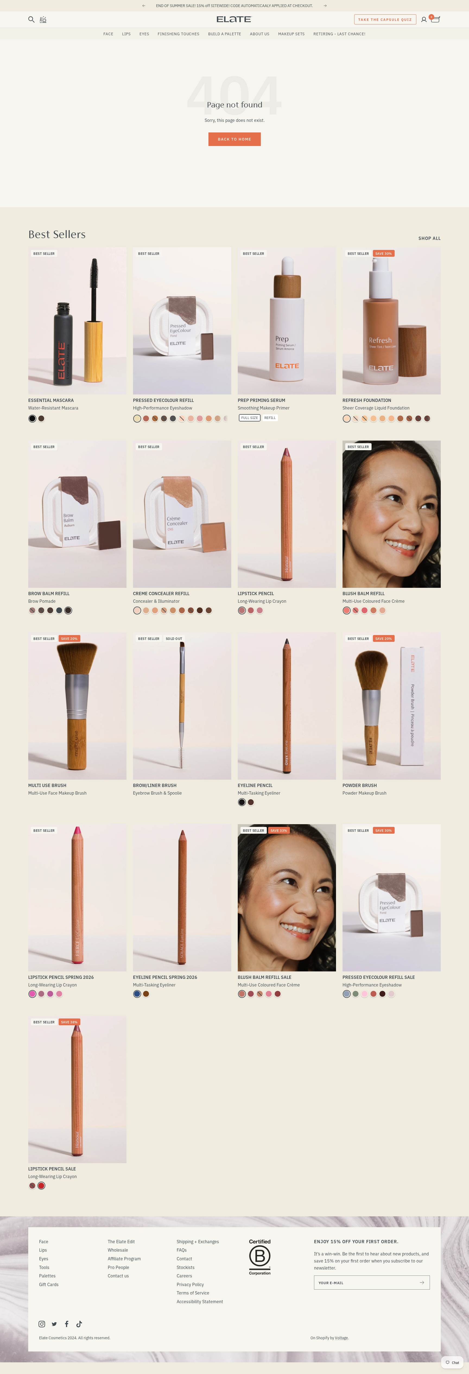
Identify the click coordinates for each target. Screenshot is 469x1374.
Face (108, 33)
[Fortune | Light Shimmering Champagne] (137, 418)
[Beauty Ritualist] (42, 19)
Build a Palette (225, 33)
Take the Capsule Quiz (385, 19)
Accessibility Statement (200, 1301)
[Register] (422, 1282)
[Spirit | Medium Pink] (50, 994)
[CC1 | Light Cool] (137, 610)
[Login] (424, 19)
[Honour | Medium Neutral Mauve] (251, 610)
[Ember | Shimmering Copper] (155, 418)
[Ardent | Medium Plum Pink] (260, 610)
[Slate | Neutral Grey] (59, 610)
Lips (126, 33)
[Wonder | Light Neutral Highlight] (382, 610)
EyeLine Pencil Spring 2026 (165, 977)
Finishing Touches (178, 33)
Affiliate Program (124, 1258)
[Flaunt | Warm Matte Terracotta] (146, 418)
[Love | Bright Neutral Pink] (364, 610)
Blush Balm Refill (364, 593)
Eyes (144, 33)
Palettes (47, 1275)
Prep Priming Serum (261, 400)
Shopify (322, 1337)
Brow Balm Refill (48, 593)
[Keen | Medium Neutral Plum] (251, 994)
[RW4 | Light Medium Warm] (382, 418)
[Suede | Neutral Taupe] (32, 610)
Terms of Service (193, 1293)
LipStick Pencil (256, 593)
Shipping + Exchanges (198, 1241)
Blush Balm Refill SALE (264, 977)
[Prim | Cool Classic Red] (41, 1185)
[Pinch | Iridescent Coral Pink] (346, 610)
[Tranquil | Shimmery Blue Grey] (346, 994)
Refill (270, 417)
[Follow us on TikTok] (79, 1324)
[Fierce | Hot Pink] (32, 994)
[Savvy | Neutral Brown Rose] (242, 994)
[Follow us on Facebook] (66, 1324)
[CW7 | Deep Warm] (200, 610)
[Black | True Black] (32, 418)
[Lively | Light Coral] (59, 994)
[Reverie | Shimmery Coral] (373, 994)
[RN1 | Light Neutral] (355, 418)
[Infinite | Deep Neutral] (32, 1185)
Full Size (249, 417)
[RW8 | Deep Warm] (418, 418)
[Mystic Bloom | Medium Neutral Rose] (268, 994)
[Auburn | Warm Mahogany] (50, 610)
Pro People (118, 1267)
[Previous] (143, 5)
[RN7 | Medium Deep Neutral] (409, 418)
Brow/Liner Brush (155, 785)
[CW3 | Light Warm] (155, 610)
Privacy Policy (190, 1284)
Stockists (186, 1267)
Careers (184, 1275)
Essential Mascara (51, 400)
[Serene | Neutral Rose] (242, 610)
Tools (44, 1267)
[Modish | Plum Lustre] (226, 418)
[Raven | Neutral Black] (68, 610)
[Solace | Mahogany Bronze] (146, 994)
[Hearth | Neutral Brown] (251, 802)
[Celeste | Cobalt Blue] (137, 994)
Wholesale (118, 1250)
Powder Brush (360, 785)
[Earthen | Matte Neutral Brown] (217, 418)
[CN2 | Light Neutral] (146, 610)
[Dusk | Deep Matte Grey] (173, 418)
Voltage (341, 1337)
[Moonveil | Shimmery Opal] (391, 994)
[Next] (325, 5)
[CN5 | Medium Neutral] (182, 610)
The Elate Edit (121, 1241)
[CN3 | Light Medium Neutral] (164, 610)
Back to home (234, 139)
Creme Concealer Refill (161, 593)
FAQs (182, 1250)
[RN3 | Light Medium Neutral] (373, 418)
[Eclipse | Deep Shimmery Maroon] (382, 994)
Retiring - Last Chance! (339, 33)
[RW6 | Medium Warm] (400, 418)
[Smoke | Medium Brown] (41, 610)
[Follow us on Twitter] (54, 1324)
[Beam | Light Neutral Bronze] (260, 994)
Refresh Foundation (367, 400)
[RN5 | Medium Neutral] (391, 418)
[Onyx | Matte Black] (242, 802)
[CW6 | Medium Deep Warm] (191, 610)
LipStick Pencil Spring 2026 (61, 977)
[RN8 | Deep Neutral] (427, 418)
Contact (184, 1258)
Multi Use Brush (47, 785)
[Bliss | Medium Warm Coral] (373, 610)
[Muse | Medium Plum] (41, 994)
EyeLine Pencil (255, 785)
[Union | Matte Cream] (182, 418)
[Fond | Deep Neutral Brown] (164, 418)
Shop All (430, 238)
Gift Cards (49, 1284)
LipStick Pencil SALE (52, 1169)
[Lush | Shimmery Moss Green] (355, 994)
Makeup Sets (291, 33)
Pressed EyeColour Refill (163, 400)
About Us (260, 33)
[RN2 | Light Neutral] (364, 418)
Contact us (118, 1275)
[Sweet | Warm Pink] (200, 418)
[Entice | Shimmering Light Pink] (364, 994)
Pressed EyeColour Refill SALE (379, 977)
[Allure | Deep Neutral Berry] (277, 994)
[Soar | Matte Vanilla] (191, 418)
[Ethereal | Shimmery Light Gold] (209, 418)
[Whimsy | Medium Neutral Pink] (355, 610)
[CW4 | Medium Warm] (173, 610)
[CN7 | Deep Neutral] (209, 610)
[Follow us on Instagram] (41, 1324)
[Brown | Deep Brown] (41, 418)
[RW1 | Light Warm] (346, 418)
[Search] (31, 19)
